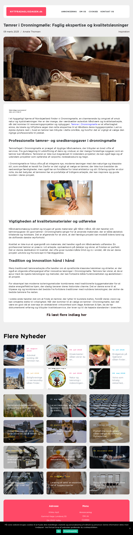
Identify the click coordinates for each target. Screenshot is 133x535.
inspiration (123, 31)
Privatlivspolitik (70, 531)
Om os (82, 12)
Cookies (93, 12)
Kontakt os (107, 12)
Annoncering (69, 12)
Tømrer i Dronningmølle (84, 124)
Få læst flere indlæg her (67, 315)
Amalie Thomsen (32, 31)
